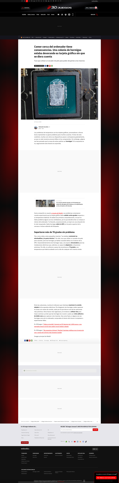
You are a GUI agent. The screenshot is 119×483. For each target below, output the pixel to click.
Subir (94, 449)
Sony (22, 437)
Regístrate (92, 7)
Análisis (24, 14)
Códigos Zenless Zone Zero (46, 421)
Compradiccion (81, 459)
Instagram (77, 441)
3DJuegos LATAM (36, 471)
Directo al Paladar (59, 455)
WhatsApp (66, 441)
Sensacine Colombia (48, 473)
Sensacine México (47, 471)
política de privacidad (78, 432)
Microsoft (37, 435)
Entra (87, 7)
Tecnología (46, 340)
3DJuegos (59, 7)
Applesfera (23, 459)
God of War (78, 37)
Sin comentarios (39, 65)
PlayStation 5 (24, 430)
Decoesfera (80, 457)
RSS (80, 441)
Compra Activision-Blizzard (52, 438)
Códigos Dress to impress (76, 421)
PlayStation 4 (50, 432)
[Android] (72, 14)
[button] (44, 127)
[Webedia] (25, 448)
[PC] (58, 14)
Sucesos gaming (63, 340)
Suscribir (95, 429)
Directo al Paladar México (59, 472)
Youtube (75, 441)
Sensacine (46, 455)
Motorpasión (69, 455)
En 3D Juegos (59, 200)
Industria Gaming (25, 432)
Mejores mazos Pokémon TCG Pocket (61, 421)
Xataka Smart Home (25, 461)
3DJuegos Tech (54, 340)
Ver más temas (25, 442)
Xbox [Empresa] (51, 435)
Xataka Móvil (24, 457)
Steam (67, 37)
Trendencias (80, 455)
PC (48, 430)
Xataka (22, 455)
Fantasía (44, 37)
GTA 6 (90, 37)
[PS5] (62, 14)
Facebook (45, 66)
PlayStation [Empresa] (39, 437)
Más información (61, 481)
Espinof (45, 457)
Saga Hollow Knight (25, 435)
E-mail (52, 66)
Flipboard (50, 66)
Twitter (47, 66)
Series (52, 14)
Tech (48, 14)
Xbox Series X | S (38, 430)
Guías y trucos (31, 14)
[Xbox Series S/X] (65, 14)
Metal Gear (85, 37)
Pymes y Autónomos (93, 457)
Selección (43, 14)
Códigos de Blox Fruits (88, 421)
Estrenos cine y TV (60, 37)
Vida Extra (35, 457)
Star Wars (72, 37)
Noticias (41, 340)
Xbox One (37, 432)
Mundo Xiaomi (24, 463)
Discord (83, 441)
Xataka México (24, 471)
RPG (32, 37)
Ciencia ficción (38, 37)
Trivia (37, 14)
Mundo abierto (51, 37)
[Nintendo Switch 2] (69, 14)
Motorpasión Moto (70, 457)
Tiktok (86, 441)
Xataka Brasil (24, 473)
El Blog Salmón (92, 455)
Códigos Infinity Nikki (35, 421)
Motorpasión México (71, 471)
